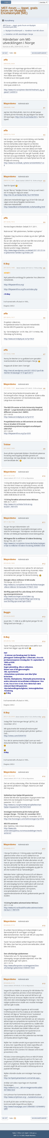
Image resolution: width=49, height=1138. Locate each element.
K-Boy (6, 263)
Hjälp (14, 1133)
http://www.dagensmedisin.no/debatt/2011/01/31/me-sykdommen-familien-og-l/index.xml (24, 251)
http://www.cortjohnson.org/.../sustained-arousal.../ (24, 1097)
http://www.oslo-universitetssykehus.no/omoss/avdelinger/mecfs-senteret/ (23, 830)
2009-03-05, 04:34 (9, 64)
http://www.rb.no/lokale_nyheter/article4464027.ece (24, 164)
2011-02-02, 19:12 (9, 222)
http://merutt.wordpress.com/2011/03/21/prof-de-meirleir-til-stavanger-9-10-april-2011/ (24, 371)
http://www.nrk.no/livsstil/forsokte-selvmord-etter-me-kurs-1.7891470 (23, 909)
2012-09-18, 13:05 (9, 641)
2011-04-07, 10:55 (9, 448)
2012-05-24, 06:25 (9, 616)
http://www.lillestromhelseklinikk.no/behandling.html (24, 207)
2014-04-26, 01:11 (9, 848)
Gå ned (4, 53)
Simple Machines (30, 1135)
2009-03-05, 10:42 (9, 107)
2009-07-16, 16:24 (9, 134)
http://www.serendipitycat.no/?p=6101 (19, 417)
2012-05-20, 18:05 (9, 563)
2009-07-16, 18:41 (9, 180)
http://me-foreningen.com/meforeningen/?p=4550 (24, 819)
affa (6, 59)
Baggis (7, 612)
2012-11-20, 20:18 (9, 717)
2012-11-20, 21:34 (9, 776)
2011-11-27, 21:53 (9, 476)
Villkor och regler (22, 1133)
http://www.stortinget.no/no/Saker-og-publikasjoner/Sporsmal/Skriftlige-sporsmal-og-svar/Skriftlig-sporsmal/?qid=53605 (22, 598)
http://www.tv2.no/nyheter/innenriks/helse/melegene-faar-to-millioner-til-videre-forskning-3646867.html (24, 544)
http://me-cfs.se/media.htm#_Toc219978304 (21, 195)
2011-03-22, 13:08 (9, 354)
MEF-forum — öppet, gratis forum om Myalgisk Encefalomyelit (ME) (19, 10)
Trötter (7, 444)
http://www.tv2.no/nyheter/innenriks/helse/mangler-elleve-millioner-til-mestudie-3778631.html (24, 586)
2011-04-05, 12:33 (9, 388)
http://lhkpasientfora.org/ (14, 284)
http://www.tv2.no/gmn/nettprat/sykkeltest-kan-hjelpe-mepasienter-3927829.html (23, 806)
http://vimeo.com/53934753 (15, 736)
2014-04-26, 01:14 (9, 925)
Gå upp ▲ (33, 1133)
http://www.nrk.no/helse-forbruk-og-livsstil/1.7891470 (18, 505)
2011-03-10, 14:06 (9, 268)
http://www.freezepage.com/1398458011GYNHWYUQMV (24, 1107)
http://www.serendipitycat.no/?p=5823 (19, 339)
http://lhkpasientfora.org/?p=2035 (17, 433)
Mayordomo (10, 103)
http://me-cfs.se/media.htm (26, 117)
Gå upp (4, 1118)
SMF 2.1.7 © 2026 (18, 1135)
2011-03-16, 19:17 (9, 317)
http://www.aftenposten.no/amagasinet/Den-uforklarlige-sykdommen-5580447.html (21, 966)
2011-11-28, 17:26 (9, 522)
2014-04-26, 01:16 (9, 983)
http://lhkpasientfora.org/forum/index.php (20, 289)
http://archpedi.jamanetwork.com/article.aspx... (22, 1078)
